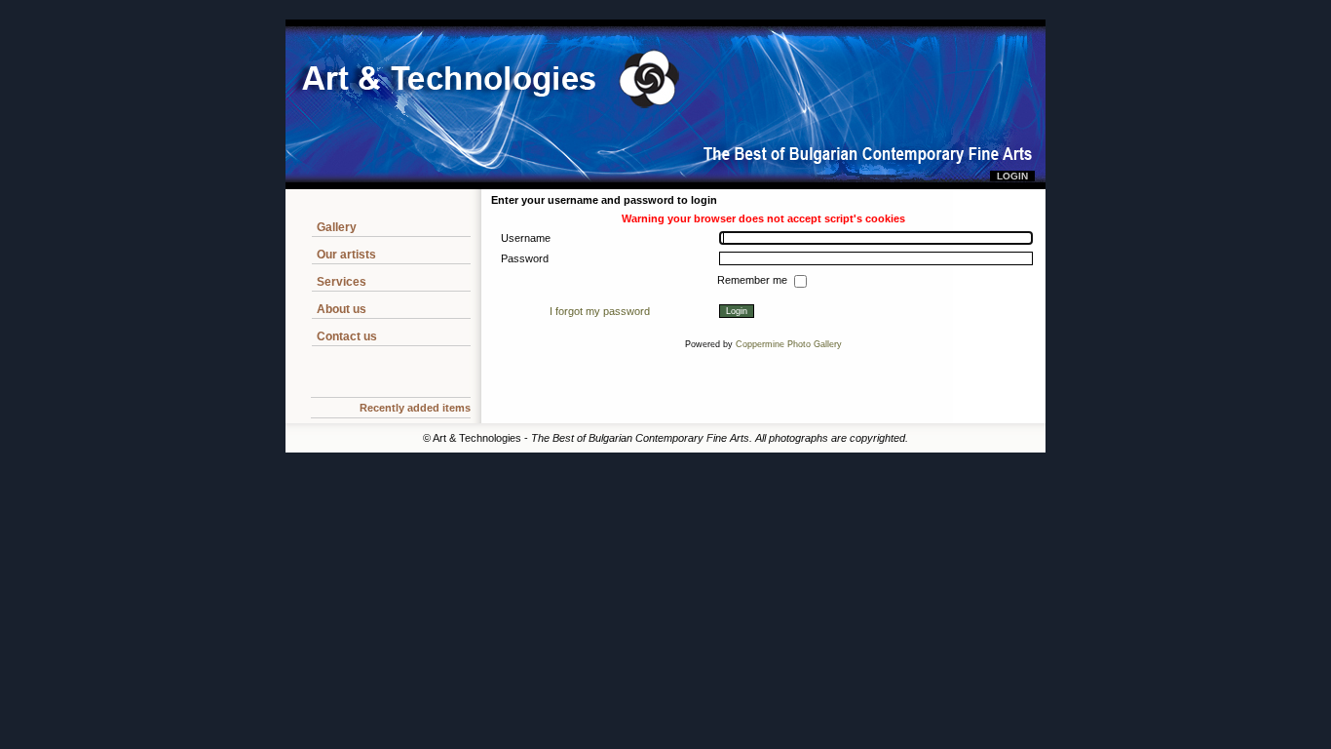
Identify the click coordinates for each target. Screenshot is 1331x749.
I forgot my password (600, 311)
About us (341, 309)
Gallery (337, 227)
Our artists (346, 254)
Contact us (347, 336)
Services (341, 282)
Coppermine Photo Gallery (789, 344)
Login (1012, 176)
